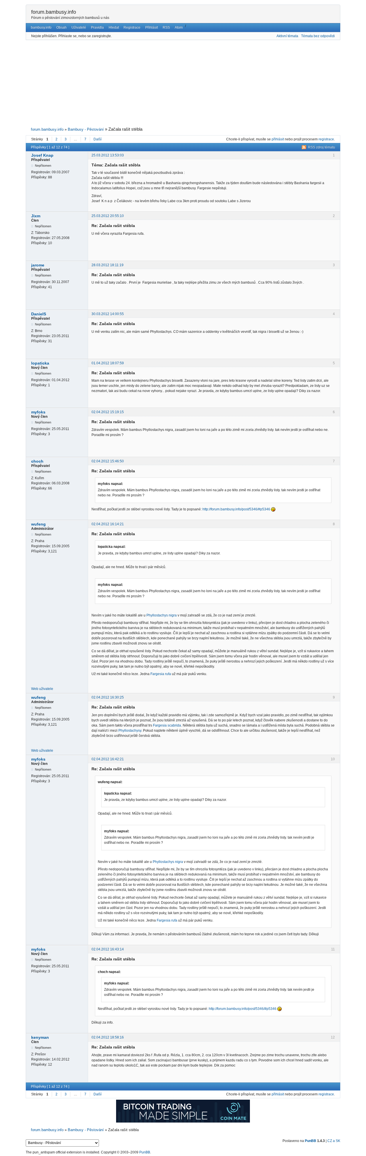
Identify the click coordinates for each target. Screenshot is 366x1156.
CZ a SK (333, 1141)
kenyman (40, 1037)
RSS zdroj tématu (321, 147)
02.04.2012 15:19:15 (108, 412)
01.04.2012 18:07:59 (108, 363)
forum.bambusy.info (53, 12)
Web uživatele (42, 689)
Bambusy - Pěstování (86, 129)
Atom (179, 27)
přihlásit (278, 139)
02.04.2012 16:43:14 (108, 949)
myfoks (38, 412)
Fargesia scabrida (167, 725)
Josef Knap (42, 155)
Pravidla (97, 27)
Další (98, 139)
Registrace (132, 27)
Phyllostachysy (129, 731)
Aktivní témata (287, 36)
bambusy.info (41, 27)
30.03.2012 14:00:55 (108, 314)
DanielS (38, 314)
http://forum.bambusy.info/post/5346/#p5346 (236, 509)
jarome (37, 265)
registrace (326, 139)
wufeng (38, 524)
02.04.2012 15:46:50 (108, 461)
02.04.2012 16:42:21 (108, 759)
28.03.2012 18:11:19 (108, 265)
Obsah (61, 27)
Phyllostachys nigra (161, 615)
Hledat (114, 27)
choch (37, 461)
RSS (166, 27)
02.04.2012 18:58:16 (108, 1037)
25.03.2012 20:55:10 (108, 216)
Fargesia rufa (160, 674)
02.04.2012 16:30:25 (108, 697)
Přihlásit (151, 27)
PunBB (310, 1141)
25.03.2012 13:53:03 (108, 155)
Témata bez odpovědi (318, 36)
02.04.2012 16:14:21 (108, 524)
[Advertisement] (183, 83)
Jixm (35, 216)
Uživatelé (78, 27)
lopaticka (40, 363)
